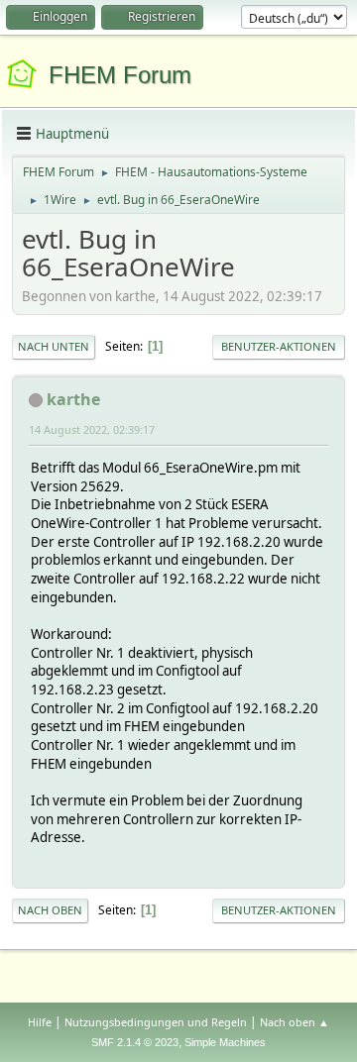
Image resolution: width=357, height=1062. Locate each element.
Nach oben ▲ (294, 1021)
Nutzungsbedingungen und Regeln (155, 1021)
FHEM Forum (120, 74)
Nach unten (53, 346)
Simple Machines (225, 1042)
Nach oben (50, 910)
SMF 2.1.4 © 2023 (134, 1042)
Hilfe (40, 1021)
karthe (73, 399)
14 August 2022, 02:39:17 (92, 429)
